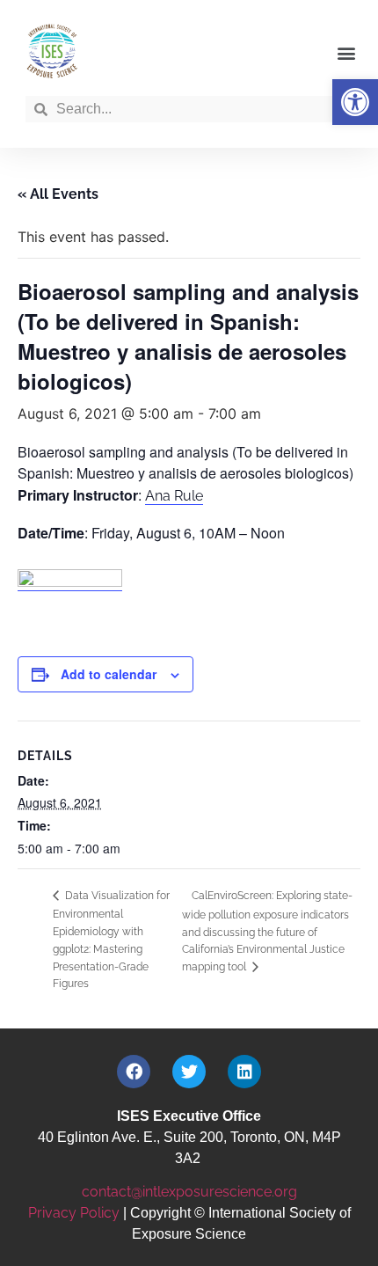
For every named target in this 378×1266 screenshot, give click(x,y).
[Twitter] (189, 1071)
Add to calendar (108, 674)
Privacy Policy (74, 1212)
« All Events (58, 194)
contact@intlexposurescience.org (189, 1191)
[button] (355, 102)
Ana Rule (174, 495)
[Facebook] (133, 1071)
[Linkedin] (244, 1071)
